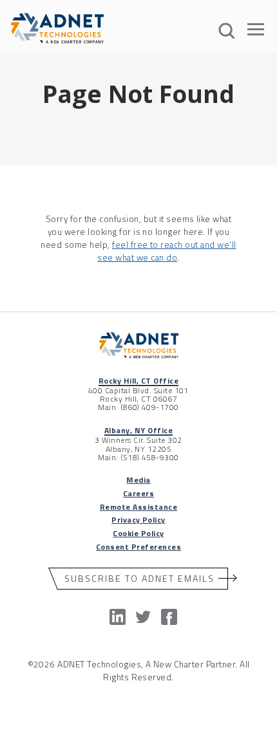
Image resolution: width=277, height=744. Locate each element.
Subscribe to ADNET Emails (139, 578)
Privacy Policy (138, 520)
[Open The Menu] (255, 31)
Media (138, 480)
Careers (138, 493)
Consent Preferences (138, 547)
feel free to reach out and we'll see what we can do (166, 251)
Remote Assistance (138, 507)
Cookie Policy (138, 533)
